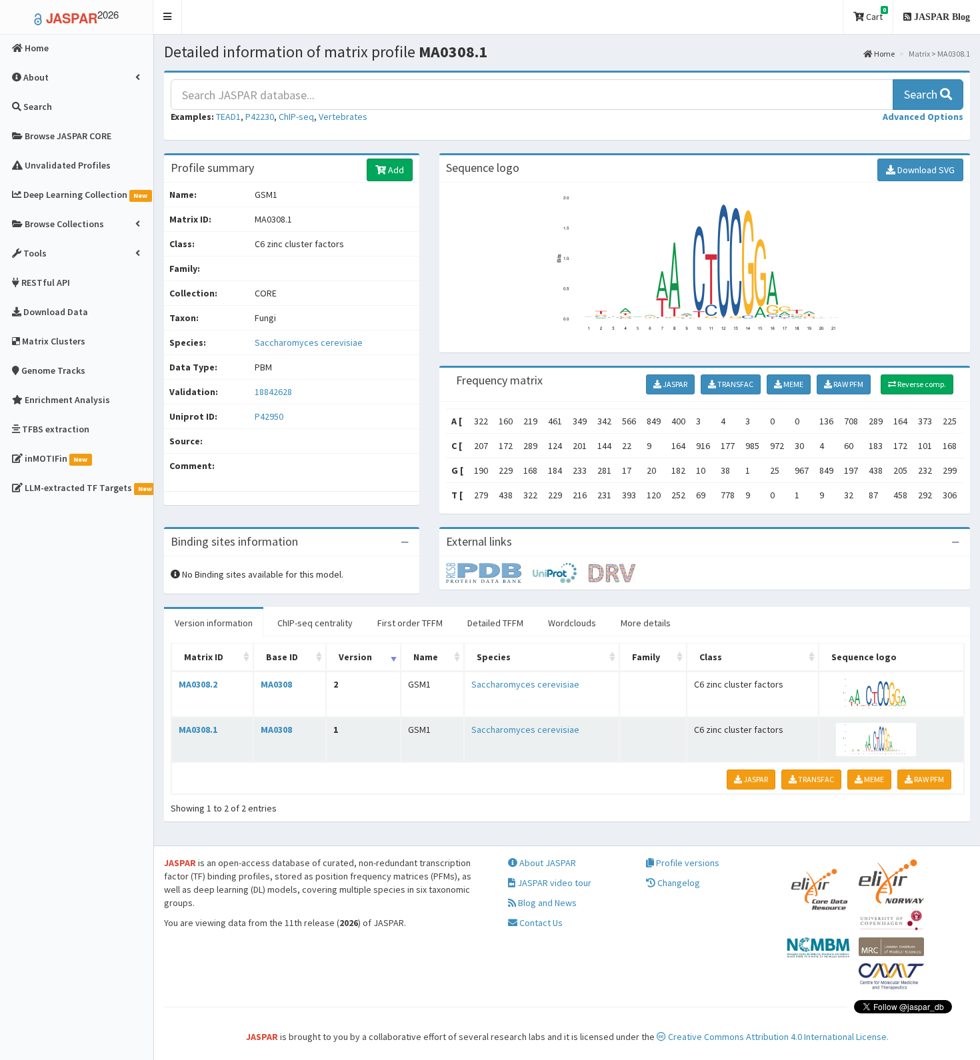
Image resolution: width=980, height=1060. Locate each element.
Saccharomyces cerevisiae (309, 342)
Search (922, 94)
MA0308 (276, 684)
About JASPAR (546, 863)
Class (710, 657)
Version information (214, 623)
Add (395, 170)
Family (646, 657)
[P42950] (489, 572)
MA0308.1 (198, 730)
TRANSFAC (734, 384)
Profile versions (686, 863)
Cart (875, 14)
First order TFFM (410, 623)
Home (884, 54)
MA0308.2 (198, 684)
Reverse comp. (921, 384)
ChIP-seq (296, 117)
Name (425, 657)
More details (646, 623)
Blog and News (546, 903)
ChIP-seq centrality (315, 623)
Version (355, 657)
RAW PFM (847, 384)
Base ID (282, 657)
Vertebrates (343, 117)
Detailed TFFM (495, 623)
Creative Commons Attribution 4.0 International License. (777, 1037)
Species (494, 657)
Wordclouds (572, 623)
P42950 (270, 416)
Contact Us (540, 923)
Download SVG (925, 170)
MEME (792, 384)
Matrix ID (203, 657)
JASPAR (674, 384)
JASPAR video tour (553, 883)
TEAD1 (228, 117)
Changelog (677, 883)
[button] (167, 17)
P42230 (259, 117)
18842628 (273, 392)
